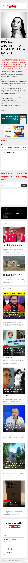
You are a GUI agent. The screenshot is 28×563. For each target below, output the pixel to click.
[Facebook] (4, 549)
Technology (7, 500)
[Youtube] (12, 549)
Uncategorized (7, 423)
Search (2, 183)
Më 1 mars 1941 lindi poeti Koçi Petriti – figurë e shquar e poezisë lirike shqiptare (13, 389)
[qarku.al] (11, 8)
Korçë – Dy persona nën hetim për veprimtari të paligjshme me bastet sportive (13, 465)
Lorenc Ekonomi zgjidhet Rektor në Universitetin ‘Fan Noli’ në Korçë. (12, 427)
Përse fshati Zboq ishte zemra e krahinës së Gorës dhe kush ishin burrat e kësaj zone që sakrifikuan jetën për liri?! (13, 274)
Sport (4, 242)
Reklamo (14, 539)
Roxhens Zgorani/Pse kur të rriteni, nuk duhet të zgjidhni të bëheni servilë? (21, 176)
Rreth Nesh (7, 539)
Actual (4, 271)
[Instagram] (8, 549)
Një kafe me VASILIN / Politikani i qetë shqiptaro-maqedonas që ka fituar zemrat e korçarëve (6, 176)
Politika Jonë (7, 542)
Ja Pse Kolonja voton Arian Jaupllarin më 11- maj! (14, 64)
